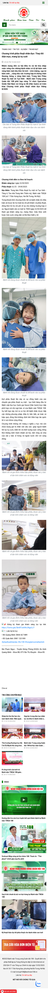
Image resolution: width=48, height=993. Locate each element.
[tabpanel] (24, 37)
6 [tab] (26, 42)
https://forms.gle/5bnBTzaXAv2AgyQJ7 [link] (18, 627)
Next (43, 37)
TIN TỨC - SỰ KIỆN (20, 49)
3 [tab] (19, 42)
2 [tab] (17, 42)
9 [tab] (33, 42)
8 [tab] (31, 42)
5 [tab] (24, 42)
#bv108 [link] (21, 642)
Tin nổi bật (33, 49)
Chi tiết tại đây (14, 3)
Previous (4, 37)
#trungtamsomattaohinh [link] (34, 642)
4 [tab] (21, 42)
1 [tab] (14, 42)
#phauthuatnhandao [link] (10, 642)
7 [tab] (28, 42)
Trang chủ (6, 49)
